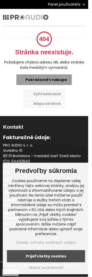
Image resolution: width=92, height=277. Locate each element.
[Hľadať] (57, 17)
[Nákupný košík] (70, 17)
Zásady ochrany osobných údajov (46, 242)
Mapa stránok (47, 103)
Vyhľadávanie (46, 93)
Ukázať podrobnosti (46, 267)
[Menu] (82, 17)
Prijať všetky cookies (46, 256)
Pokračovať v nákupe (46, 79)
